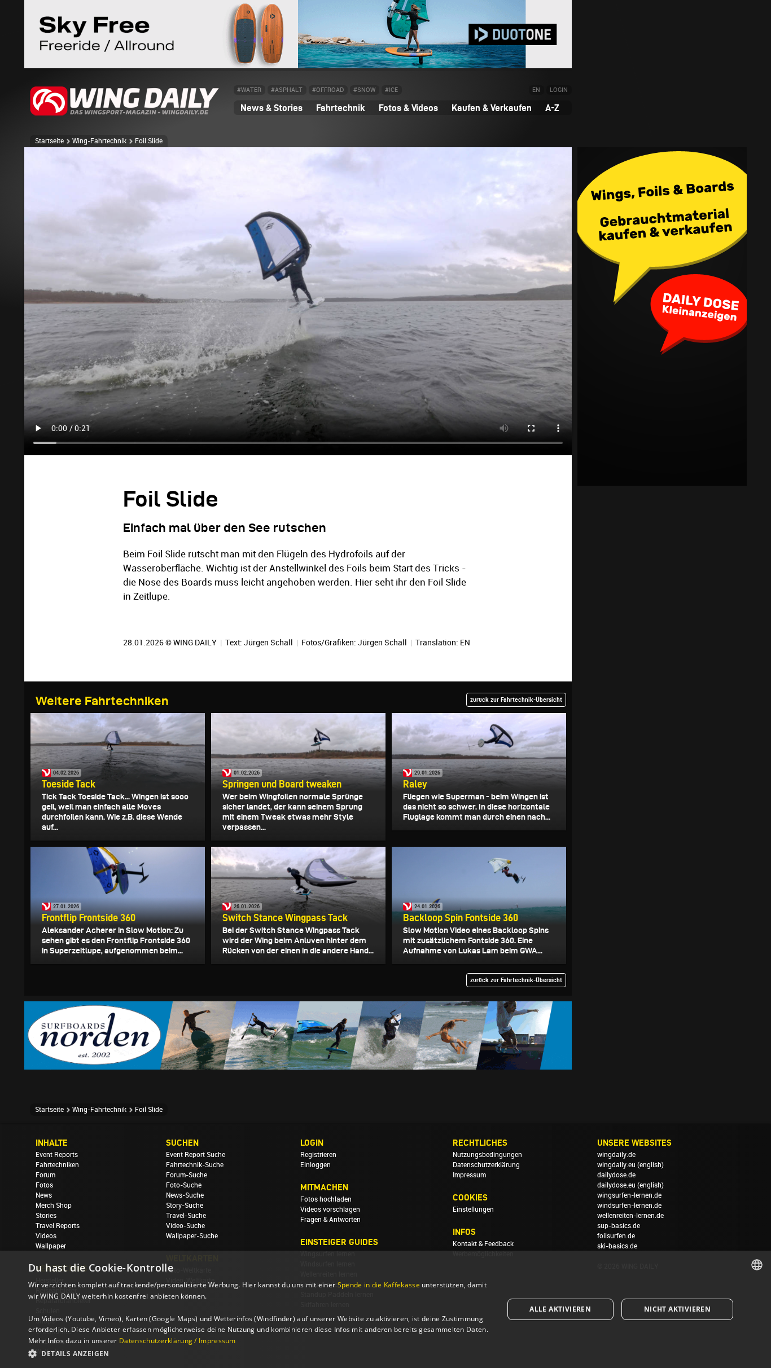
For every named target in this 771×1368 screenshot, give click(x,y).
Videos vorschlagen (330, 1209)
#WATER (249, 90)
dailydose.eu (616, 1185)
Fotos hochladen (326, 1199)
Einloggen (315, 1165)
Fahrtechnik (340, 108)
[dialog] (385, 1309)
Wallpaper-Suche (192, 1236)
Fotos (44, 1185)
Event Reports (57, 1155)
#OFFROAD (328, 90)
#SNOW (364, 90)
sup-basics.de (618, 1226)
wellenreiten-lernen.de (630, 1216)
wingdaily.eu (616, 1165)
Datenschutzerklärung (486, 1165)
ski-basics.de (617, 1246)
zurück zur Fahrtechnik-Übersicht (516, 699)
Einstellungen (473, 1209)
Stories (46, 1216)
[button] (258, 1353)
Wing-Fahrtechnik (99, 141)
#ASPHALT (287, 90)
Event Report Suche (195, 1155)
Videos (46, 1236)
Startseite (49, 141)
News (44, 1195)
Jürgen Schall (268, 642)
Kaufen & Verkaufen (492, 108)
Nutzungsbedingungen (487, 1155)
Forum (45, 1175)
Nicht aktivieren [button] (677, 1309)
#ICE (391, 90)
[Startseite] (125, 113)
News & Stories (271, 108)
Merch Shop (54, 1205)
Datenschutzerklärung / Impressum (177, 1340)
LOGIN (559, 90)
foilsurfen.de (616, 1236)
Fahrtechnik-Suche (195, 1165)
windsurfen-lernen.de (629, 1205)
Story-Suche (184, 1205)
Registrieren (318, 1155)
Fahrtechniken (57, 1165)
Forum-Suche (186, 1175)
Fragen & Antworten (330, 1220)
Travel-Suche (186, 1216)
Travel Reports (58, 1226)
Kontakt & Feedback (483, 1244)
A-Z (552, 108)
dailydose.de (616, 1175)
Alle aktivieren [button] (560, 1309)
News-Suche (185, 1195)
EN (536, 90)
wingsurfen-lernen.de (629, 1195)
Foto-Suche (183, 1185)
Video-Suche (185, 1226)
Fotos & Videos (408, 108)
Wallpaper (51, 1246)
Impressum (469, 1175)
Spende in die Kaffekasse (379, 1285)
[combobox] (757, 1264)
